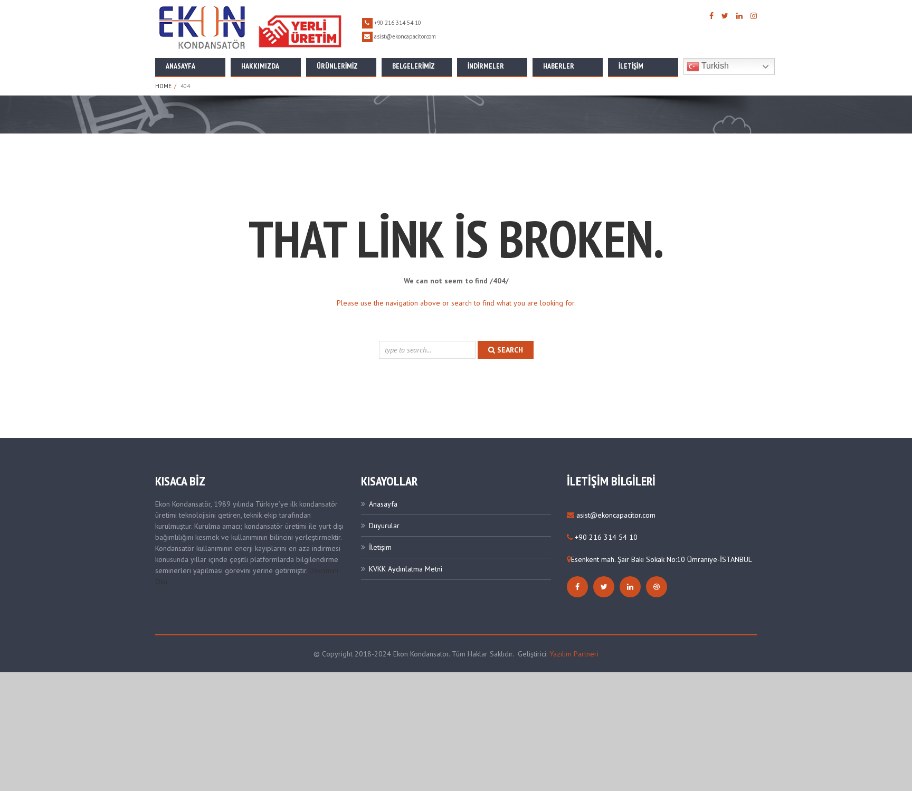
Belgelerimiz (413, 66)
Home (163, 86)
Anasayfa (180, 66)
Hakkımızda (260, 66)
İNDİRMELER (486, 66)
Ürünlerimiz (337, 66)
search (509, 350)
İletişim (631, 66)
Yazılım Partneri (573, 654)
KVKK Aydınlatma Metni (405, 569)
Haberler (558, 66)
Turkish (714, 65)
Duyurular (384, 525)
